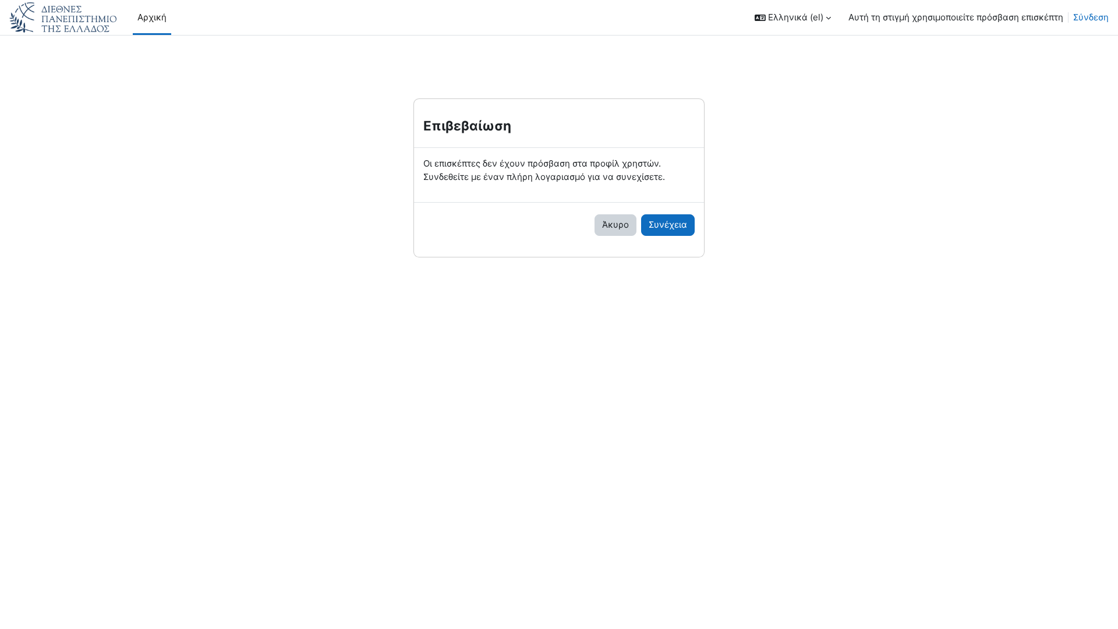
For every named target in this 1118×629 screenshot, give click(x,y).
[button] (792, 17)
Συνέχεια (668, 224)
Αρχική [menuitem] (152, 17)
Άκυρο (615, 224)
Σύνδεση (1091, 17)
